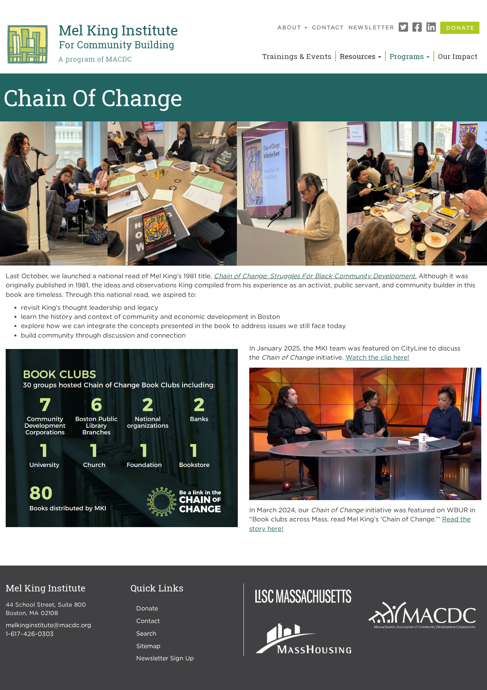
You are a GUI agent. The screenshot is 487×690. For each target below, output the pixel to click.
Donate (460, 27)
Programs (408, 56)
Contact (328, 27)
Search (146, 633)
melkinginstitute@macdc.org (48, 624)
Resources (358, 56)
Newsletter (371, 27)
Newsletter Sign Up (165, 658)
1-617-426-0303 (30, 633)
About (290, 27)
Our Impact (457, 56)
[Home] (91, 44)
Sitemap (148, 645)
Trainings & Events (296, 56)
